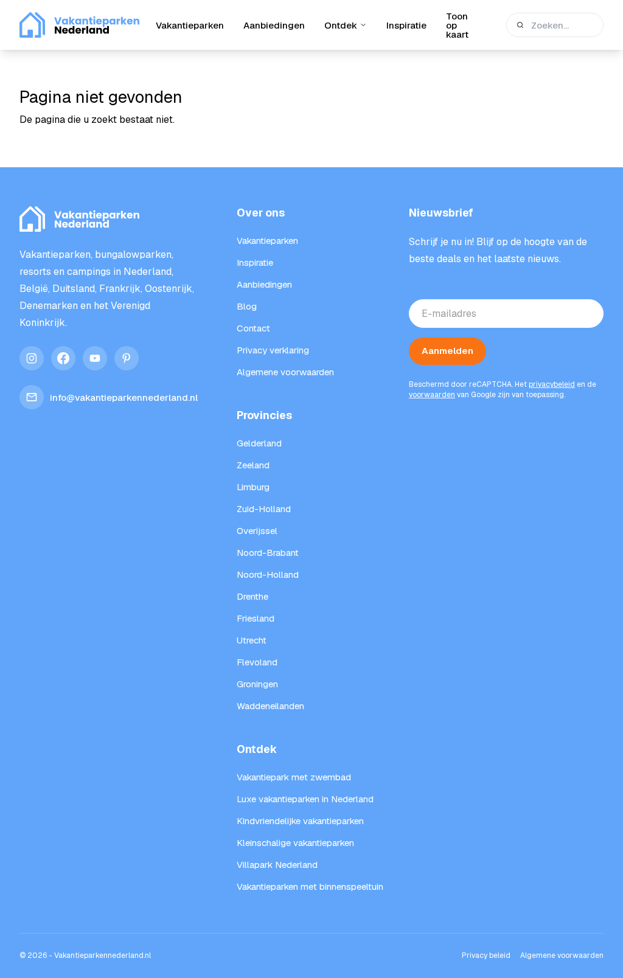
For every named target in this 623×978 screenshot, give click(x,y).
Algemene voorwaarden (562, 955)
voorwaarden (432, 395)
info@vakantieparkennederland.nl (124, 397)
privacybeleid (552, 384)
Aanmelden (447, 350)
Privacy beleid (486, 955)
